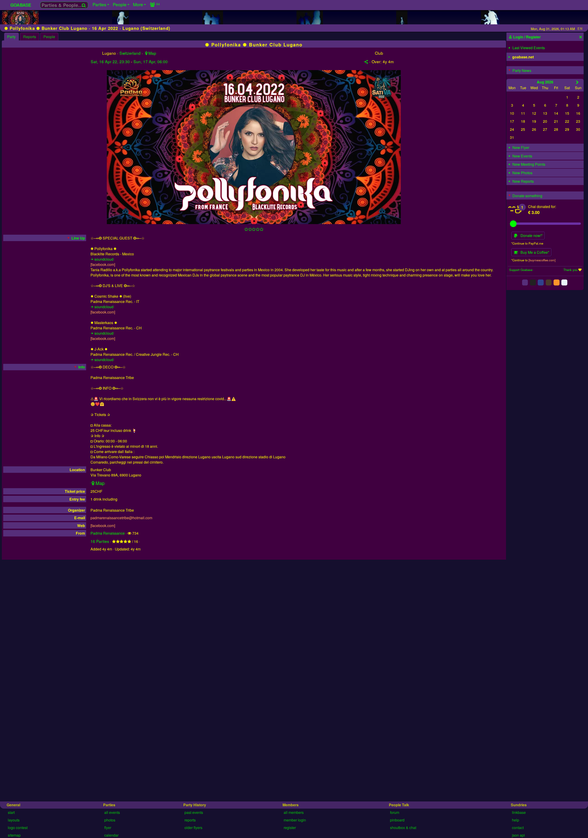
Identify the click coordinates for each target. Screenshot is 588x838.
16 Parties (99, 541)
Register (290, 827)
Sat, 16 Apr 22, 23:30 (110, 61)
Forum (394, 812)
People (49, 36)
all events (112, 812)
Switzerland (130, 53)
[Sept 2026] (577, 82)
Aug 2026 (545, 81)
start (11, 812)
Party (11, 36)
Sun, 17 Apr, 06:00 (150, 61)
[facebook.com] (102, 264)
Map (152, 53)
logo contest (18, 827)
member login (295, 820)
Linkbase (519, 812)
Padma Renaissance (107, 533)
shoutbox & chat (403, 827)
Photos (109, 820)
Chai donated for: (542, 206)
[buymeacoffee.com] (542, 260)
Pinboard (397, 820)
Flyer (107, 827)
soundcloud (103, 259)
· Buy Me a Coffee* (533, 252)
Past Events (193, 812)
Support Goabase (520, 269)
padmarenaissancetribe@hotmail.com (121, 517)
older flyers (193, 827)
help (515, 820)
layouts (14, 820)
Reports (29, 36)
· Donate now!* (530, 235)
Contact (518, 827)
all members (294, 812)
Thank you (570, 269)
